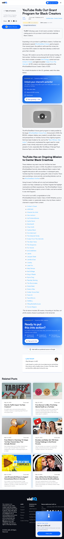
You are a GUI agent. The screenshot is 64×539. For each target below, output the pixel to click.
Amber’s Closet (27, 62)
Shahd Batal (30, 286)
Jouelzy (29, 262)
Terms (22, 518)
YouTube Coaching (34, 517)
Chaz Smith (30, 227)
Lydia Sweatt (24, 18)
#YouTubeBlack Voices (42, 44)
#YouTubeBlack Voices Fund (37, 133)
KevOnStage (45, 59)
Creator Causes (58, 18)
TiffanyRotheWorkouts (34, 304)
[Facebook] (53, 510)
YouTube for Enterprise (35, 519)
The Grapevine (31, 245)
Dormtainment (31, 233)
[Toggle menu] (60, 2)
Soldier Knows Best (33, 292)
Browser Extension (34, 511)
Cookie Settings (24, 520)
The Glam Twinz (32, 242)
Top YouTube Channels (43, 508)
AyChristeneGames (33, 218)
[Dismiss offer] (60, 513)
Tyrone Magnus (32, 307)
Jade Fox (30, 265)
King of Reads (31, 274)
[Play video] (42, 116)
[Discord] (50, 510)
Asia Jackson (31, 215)
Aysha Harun (31, 221)
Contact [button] (22, 507)
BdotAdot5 (30, 224)
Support (22, 509)
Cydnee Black (31, 230)
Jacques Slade (31, 256)
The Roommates (32, 283)
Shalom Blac (31, 289)
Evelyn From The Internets (35, 239)
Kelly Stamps (31, 268)
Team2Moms (31, 298)
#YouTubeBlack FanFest (32, 178)
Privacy (22, 515)
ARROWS (30, 209)
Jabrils (29, 253)
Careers (22, 512)
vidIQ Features (33, 509)
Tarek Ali (29, 295)
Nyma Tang (30, 277)
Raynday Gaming (32, 280)
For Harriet (30, 248)
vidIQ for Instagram (34, 522)
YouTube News (49, 18)
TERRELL (30, 301)
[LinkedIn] (61, 510)
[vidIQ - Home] (4, 3)
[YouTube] (47, 510)
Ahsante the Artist (32, 212)
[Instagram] (55, 511)
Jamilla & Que (31, 259)
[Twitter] (58, 510)
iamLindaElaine (31, 250)
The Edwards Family (33, 236)
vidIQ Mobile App (33, 514)
